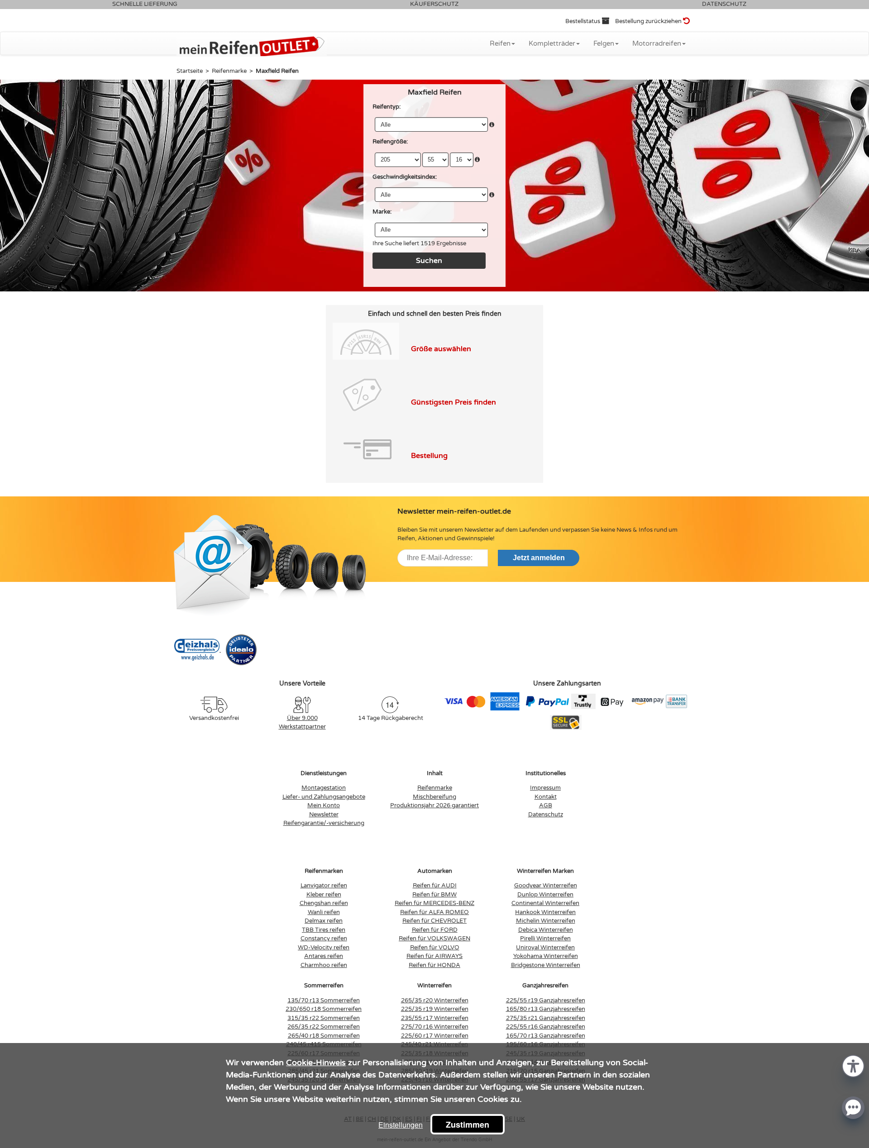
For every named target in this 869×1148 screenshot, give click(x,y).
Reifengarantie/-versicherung (323, 823)
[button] (853, 1065)
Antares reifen (323, 956)
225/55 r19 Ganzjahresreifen (545, 1000)
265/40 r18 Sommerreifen (324, 1035)
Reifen (500, 43)
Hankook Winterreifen (545, 912)
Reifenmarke (434, 787)
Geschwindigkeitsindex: (404, 177)
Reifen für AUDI (435, 885)
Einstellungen (400, 1124)
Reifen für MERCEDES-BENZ (434, 903)
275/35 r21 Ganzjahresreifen (545, 1018)
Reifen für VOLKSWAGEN (434, 938)
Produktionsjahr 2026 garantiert (434, 805)
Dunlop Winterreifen (545, 894)
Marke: (382, 211)
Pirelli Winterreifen (545, 938)
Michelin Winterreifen (545, 920)
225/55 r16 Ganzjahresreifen (545, 1026)
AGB (545, 805)
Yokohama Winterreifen (545, 956)
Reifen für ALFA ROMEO (434, 912)
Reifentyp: (386, 106)
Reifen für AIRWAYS (434, 956)
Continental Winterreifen (545, 903)
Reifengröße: (390, 141)
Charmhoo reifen (324, 965)
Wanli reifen (324, 912)
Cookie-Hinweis (316, 1062)
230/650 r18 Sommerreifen (324, 1009)
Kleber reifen (323, 894)
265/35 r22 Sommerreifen (323, 1026)
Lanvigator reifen (324, 885)
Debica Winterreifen (545, 930)
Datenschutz (545, 814)
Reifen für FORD (435, 930)
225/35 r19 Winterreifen (434, 1009)
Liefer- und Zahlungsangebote (323, 796)
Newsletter (324, 814)
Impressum (545, 787)
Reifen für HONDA (434, 965)
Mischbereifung (434, 796)
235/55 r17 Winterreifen (434, 1018)
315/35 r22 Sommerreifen (323, 1018)
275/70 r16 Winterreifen (434, 1026)
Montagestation (323, 787)
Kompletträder (552, 43)
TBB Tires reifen (323, 930)
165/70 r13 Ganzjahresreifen (545, 1035)
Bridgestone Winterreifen (545, 965)
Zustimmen (467, 1124)
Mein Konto (323, 805)
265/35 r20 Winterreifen (434, 1000)
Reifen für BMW (434, 894)
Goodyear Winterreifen (545, 885)
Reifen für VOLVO (434, 947)
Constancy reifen (324, 938)
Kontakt (546, 796)
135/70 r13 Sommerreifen (323, 1000)
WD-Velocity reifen (323, 947)
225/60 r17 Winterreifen (434, 1035)
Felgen (603, 43)
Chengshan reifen (324, 903)
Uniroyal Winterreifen (545, 947)
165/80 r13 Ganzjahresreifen (545, 1009)
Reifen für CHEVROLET (434, 920)
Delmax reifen (324, 920)
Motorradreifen (656, 43)
